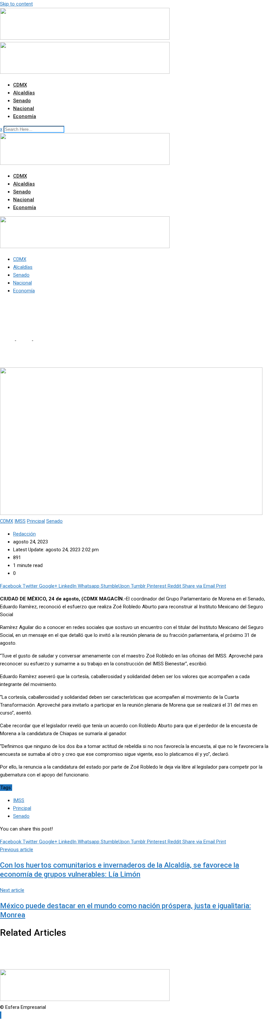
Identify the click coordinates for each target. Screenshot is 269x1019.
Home (6, 340)
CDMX (20, 85)
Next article (12, 890)
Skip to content (16, 4)
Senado (22, 101)
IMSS (18, 800)
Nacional (23, 108)
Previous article (16, 849)
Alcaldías (24, 93)
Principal (22, 808)
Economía (24, 116)
